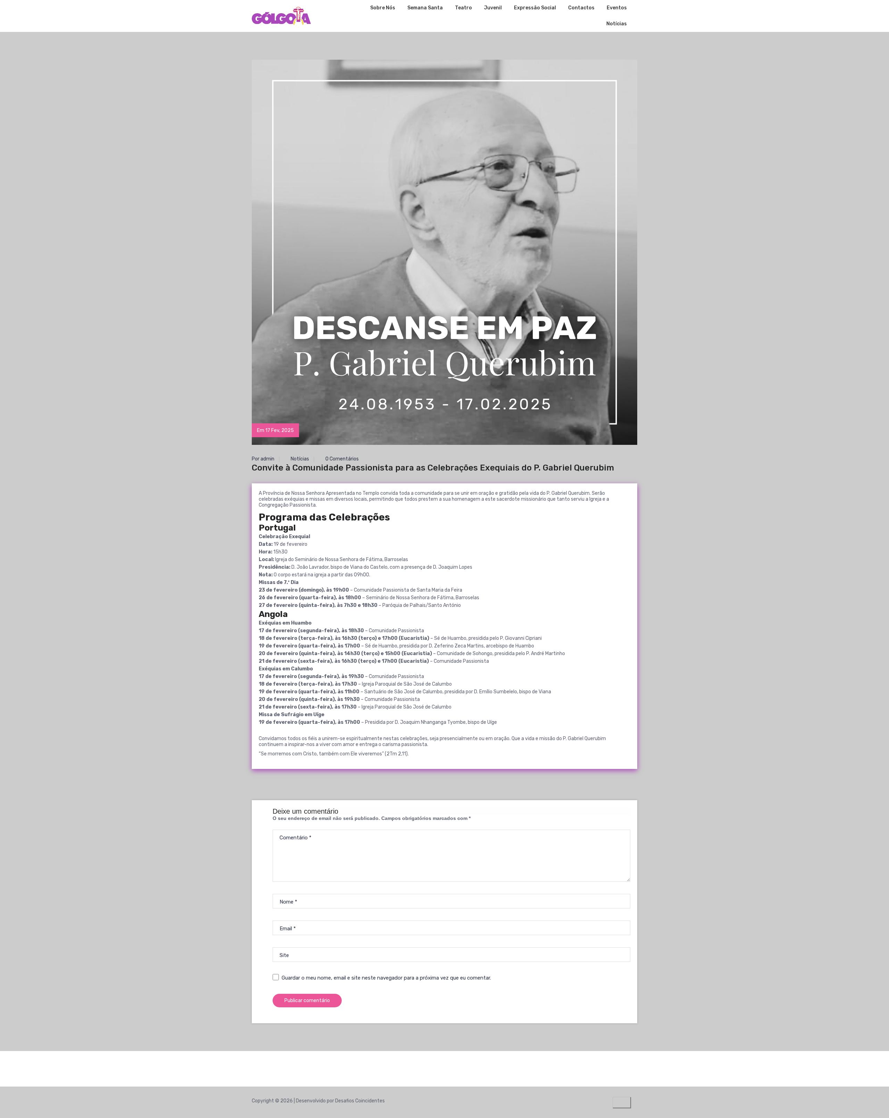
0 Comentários (341, 459)
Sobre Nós (382, 8)
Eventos (617, 8)
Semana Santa (425, 8)
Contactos (581, 8)
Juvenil (493, 8)
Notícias (616, 24)
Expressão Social (535, 8)
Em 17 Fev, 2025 (275, 430)
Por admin (263, 459)
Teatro (463, 8)
